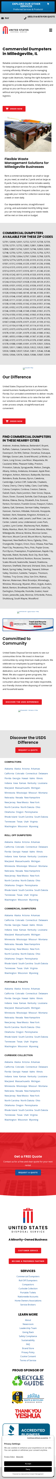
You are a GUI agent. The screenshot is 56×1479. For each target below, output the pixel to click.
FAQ (28, 1344)
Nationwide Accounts (28, 1297)
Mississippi (21, 792)
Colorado (19, 773)
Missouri (33, 792)
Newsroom (28, 1324)
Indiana (8, 783)
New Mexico (23, 802)
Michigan (35, 788)
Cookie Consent (28, 1356)
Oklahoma (10, 812)
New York (34, 802)
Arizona (26, 768)
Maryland (9, 788)
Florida (8, 778)
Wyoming (33, 826)
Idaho (32, 778)
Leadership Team (28, 1328)
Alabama (9, 768)
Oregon (19, 812)
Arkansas (35, 768)
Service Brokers (28, 1305)
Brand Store (28, 1348)
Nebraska (9, 797)
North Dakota (27, 807)
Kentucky (31, 783)
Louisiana (42, 783)
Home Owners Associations (28, 1301)
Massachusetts (22, 788)
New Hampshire (32, 797)
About (28, 1320)
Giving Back (28, 1332)
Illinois (39, 778)
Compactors (28, 1284)
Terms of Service (28, 1360)
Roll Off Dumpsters (28, 1280)
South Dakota (41, 816)
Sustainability (28, 1340)
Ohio (38, 807)
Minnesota (10, 792)
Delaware (43, 773)
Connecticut (31, 773)
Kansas (22, 783)
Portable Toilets (28, 1293)
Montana (42, 792)
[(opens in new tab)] (28, 367)
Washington (11, 826)
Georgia (16, 778)
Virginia (34, 821)
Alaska (17, 768)
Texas (20, 821)
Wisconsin (23, 826)
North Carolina (12, 807)
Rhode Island (11, 816)
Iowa (15, 783)
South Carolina (25, 816)
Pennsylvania (31, 812)
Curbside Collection (28, 1288)
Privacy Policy (28, 1352)
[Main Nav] (50, 30)
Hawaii (25, 778)
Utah (26, 821)
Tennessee (10, 821)
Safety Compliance (28, 1336)
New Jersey (10, 802)
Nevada (19, 797)
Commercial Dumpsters (28, 1276)
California (9, 773)
